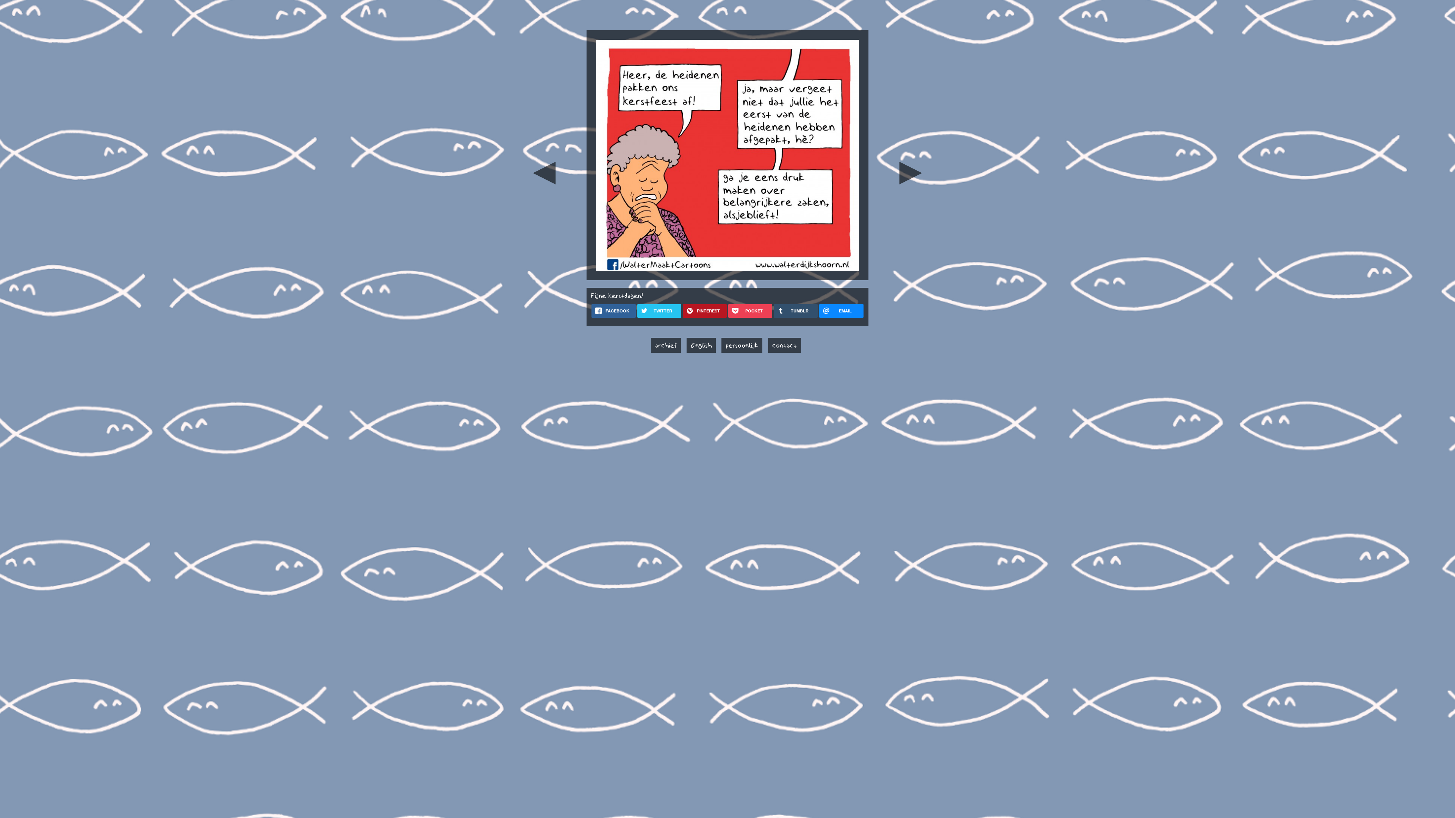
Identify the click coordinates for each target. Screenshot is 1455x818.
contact (784, 345)
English (701, 345)
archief (666, 345)
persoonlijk (742, 345)
